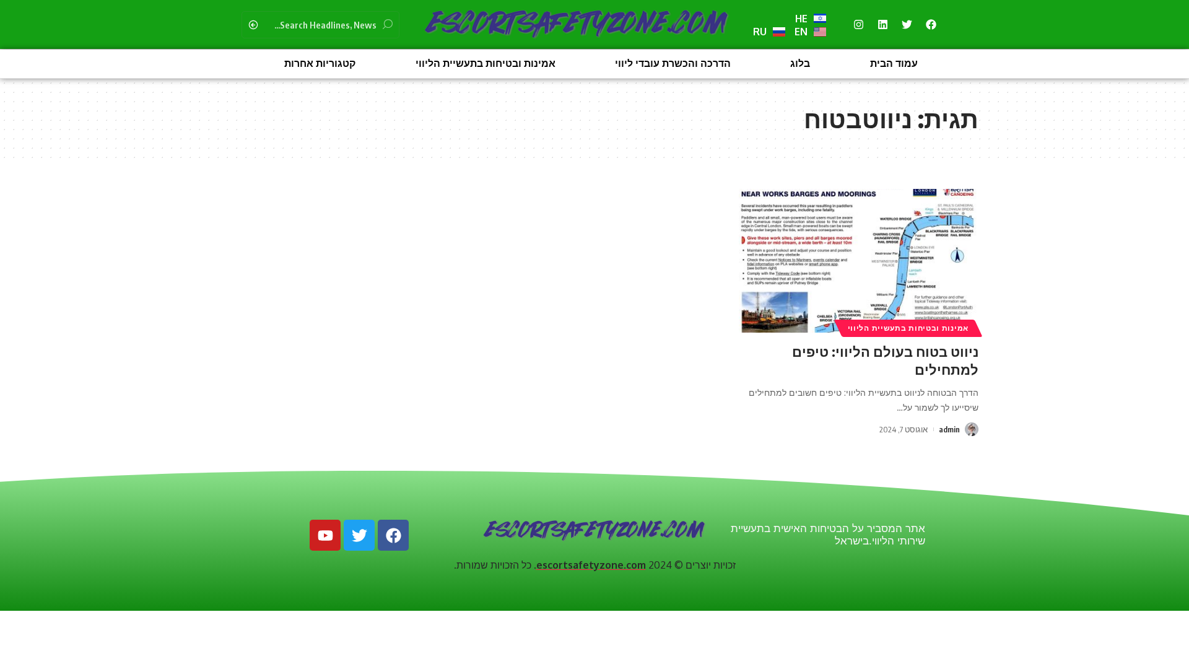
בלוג (800, 63)
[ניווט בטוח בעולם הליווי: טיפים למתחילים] (858, 261)
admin (949, 429)
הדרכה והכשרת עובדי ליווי (673, 63)
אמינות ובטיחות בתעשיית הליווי (485, 63)
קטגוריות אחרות (319, 63)
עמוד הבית (894, 63)
